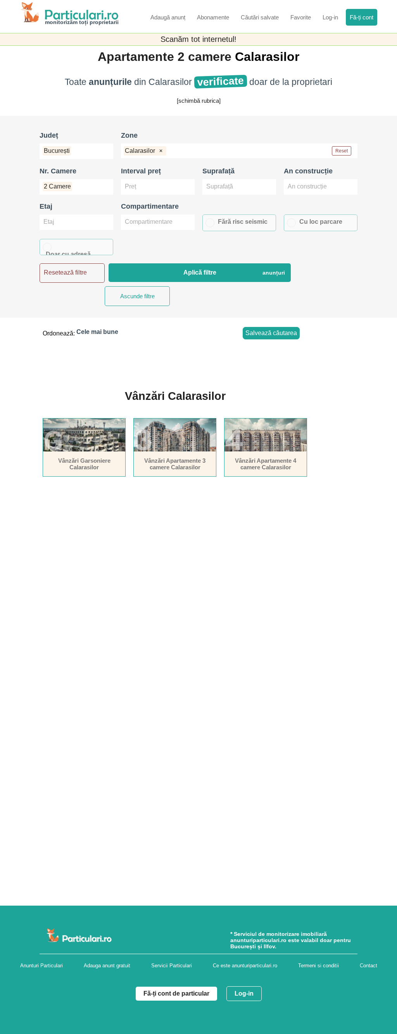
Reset (341, 151)
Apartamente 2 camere (166, 57)
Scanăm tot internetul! (198, 39)
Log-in (244, 993)
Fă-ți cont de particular (176, 993)
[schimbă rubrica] (199, 100)
